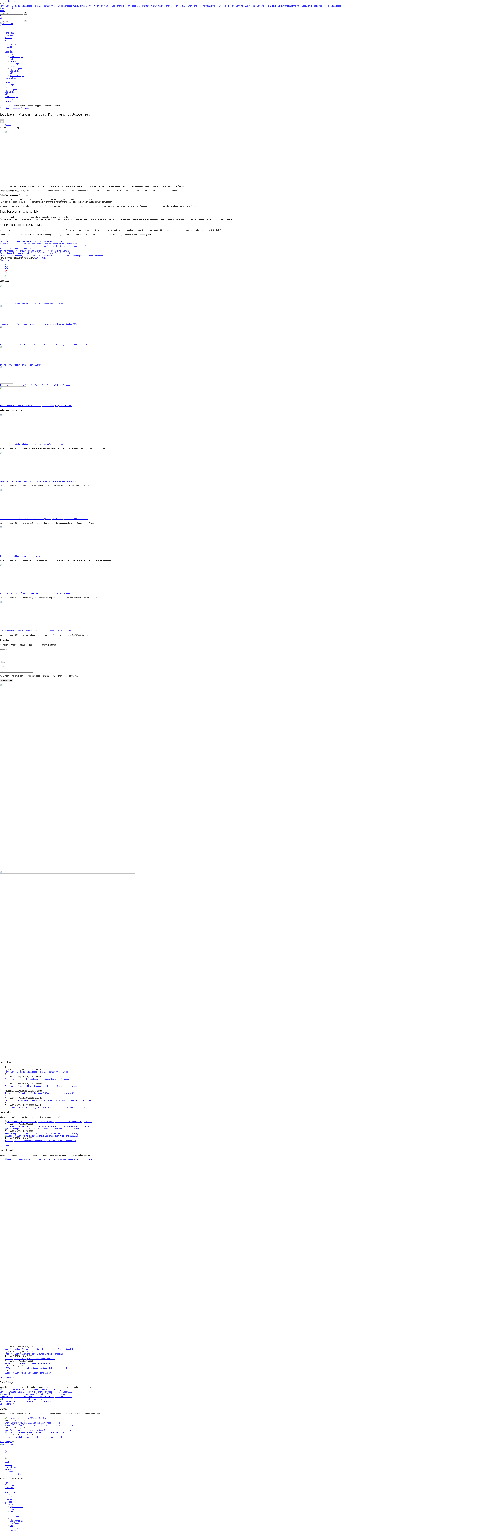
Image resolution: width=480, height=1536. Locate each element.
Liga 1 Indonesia (16, 54)
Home (7, 30)
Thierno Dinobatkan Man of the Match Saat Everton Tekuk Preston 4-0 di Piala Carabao (306, 6)
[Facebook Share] (6, 265)
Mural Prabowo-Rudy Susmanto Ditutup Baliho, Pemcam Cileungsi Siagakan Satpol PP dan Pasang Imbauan (48, 1349)
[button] (25, 13)
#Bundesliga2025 (21, 255)
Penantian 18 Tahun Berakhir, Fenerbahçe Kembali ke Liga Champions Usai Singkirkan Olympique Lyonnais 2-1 (185, 6)
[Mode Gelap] (1, 16)
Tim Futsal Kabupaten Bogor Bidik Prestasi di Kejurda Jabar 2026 (26, 1401)
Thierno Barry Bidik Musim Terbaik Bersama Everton (250, 6)
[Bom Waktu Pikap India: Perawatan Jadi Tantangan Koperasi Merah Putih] (35, 1432)
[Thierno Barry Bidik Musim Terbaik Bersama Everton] (8, 362)
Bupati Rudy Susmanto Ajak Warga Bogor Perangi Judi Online (29, 1373)
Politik (7, 42)
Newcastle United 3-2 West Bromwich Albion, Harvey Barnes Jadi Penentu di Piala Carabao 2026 (102, 6)
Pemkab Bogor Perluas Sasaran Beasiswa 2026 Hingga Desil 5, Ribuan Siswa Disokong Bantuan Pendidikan (48, 1100)
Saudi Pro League (17, 75)
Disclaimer (9, 1472)
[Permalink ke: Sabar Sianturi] (2, 123)
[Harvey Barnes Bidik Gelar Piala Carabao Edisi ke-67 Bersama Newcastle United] (9, 301)
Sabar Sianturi (5, 125)
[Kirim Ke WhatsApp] (6, 276)
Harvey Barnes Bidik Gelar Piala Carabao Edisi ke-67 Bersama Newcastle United (31, 6)
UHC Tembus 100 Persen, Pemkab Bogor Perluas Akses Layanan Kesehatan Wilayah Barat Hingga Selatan (47, 1107)
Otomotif (8, 47)
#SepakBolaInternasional (93, 255)
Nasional (8, 37)
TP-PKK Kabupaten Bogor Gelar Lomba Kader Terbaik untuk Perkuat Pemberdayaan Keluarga (42, 1133)
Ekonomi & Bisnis (12, 78)
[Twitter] (6, 1451)
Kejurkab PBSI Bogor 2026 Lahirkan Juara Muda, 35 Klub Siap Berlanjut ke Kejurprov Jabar (36, 1396)
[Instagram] (6, 1455)
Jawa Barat (9, 35)
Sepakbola (9, 52)
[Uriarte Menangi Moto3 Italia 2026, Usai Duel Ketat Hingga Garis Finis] (33, 1418)
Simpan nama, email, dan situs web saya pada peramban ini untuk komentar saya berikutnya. (40, 676)
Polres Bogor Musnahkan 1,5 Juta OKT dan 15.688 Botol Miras (30, 1358)
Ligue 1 (13, 66)
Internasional (10, 40)
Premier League (16, 56)
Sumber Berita (40, 258)
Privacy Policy (10, 1467)
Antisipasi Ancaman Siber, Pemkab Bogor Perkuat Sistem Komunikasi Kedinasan (37, 1079)
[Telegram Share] (6, 273)
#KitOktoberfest (64, 255)
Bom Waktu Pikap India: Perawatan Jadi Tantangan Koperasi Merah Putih (34, 1437)
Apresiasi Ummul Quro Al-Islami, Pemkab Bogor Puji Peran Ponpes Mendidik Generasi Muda (41, 1093)
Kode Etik (8, 1464)
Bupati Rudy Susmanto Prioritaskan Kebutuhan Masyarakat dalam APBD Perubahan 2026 (40, 1140)
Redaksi (8, 1469)
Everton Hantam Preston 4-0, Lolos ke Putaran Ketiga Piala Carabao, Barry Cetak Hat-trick (36, 253)
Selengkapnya (6, 1145)
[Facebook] (6, 1448)
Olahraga (8, 49)
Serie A (13, 61)
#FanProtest (34, 255)
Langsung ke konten (8, 1)
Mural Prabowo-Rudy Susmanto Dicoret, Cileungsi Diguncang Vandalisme (34, 1354)
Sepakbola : (9, 82)
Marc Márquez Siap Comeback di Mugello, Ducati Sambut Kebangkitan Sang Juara (38, 1430)
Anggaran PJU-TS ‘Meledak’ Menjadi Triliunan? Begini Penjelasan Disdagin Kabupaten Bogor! (41, 1086)
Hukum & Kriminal (12, 45)
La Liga (13, 59)
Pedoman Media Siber (13, 1474)
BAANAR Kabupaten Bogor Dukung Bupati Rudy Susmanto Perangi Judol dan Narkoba (39, 1368)
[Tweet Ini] (6, 268)
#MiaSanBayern (76, 255)
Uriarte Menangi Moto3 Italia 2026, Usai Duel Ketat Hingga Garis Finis (32, 1423)
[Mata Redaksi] (6, 8)
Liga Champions (16, 68)
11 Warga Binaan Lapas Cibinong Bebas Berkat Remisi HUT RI (29, 1363)
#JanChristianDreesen (48, 255)
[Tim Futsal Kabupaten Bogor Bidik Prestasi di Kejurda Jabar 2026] (27, 1399)
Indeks (2, 10)
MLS (11, 73)
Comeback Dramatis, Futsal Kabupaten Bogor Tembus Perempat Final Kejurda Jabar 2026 (36, 1392)
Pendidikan (9, 33)
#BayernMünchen (7, 255)
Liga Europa (14, 71)
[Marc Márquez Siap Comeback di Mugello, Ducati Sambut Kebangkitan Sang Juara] (39, 1425)
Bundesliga (14, 64)
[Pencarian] (1, 18)
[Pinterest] (6, 1453)
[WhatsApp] (6, 1458)
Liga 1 (7, 87)
